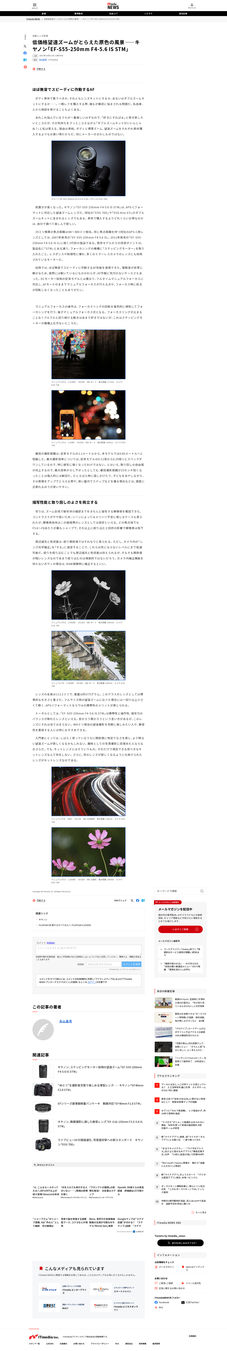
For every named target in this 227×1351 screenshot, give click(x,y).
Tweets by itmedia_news (170, 1236)
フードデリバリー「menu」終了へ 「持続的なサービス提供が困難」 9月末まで (182, 952)
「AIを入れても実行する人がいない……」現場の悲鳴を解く (74, 1191)
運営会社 (129, 1343)
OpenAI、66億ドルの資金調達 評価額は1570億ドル (131, 1191)
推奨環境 (156, 1343)
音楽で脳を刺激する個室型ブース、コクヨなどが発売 (74, 1222)
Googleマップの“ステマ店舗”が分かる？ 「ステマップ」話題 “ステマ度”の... (131, 1222)
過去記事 (183, 13)
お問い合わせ (78, 1343)
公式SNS (50, 1343)
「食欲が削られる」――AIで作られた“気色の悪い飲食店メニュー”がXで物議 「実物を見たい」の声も (182, 966)
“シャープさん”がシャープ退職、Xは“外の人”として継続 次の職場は (46, 1222)
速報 (44, 13)
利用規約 (192, 1336)
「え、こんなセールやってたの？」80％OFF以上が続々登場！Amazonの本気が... (46, 1191)
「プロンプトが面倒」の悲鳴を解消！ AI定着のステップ (102, 1191)
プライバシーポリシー (100, 1343)
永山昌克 (65, 1021)
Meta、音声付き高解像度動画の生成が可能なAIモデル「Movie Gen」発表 (102, 1222)
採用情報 (142, 1343)
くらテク (148, 13)
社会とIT (113, 13)
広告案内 (63, 1343)
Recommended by (124, 1231)
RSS (117, 1343)
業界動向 (78, 13)
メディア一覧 (34, 1343)
